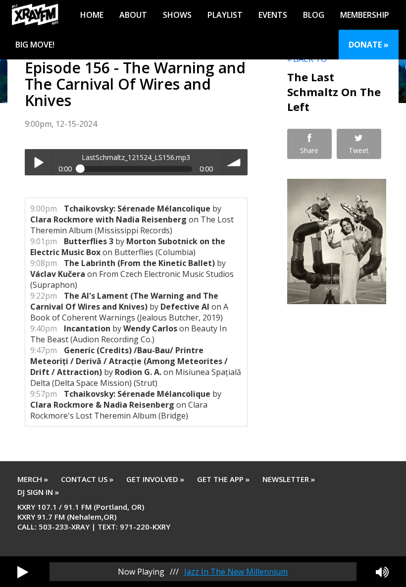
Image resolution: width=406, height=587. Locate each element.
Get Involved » (155, 479)
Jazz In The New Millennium (236, 571)
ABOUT (133, 14)
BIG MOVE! (34, 44)
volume (234, 162)
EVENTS (272, 14)
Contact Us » (87, 479)
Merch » (32, 479)
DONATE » (369, 44)
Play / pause (38, 162)
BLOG (313, 14)
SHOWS (177, 14)
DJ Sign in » (38, 492)
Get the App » (223, 479)
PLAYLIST (225, 14)
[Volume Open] (382, 571)
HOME (91, 14)
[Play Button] (22, 572)
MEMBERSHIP (364, 14)
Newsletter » (288, 479)
